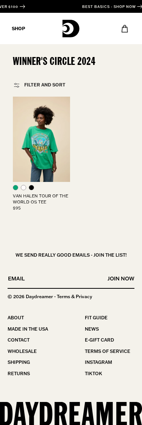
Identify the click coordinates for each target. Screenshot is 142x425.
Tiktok (93, 373)
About (16, 317)
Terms (63, 296)
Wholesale (22, 351)
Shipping (19, 362)
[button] (15, 187)
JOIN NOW (121, 278)
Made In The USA (28, 329)
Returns (19, 373)
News (92, 329)
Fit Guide (96, 317)
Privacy (84, 296)
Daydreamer (39, 296)
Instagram (98, 362)
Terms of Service (107, 351)
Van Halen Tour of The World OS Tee (40, 198)
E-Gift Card (99, 340)
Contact (19, 340)
